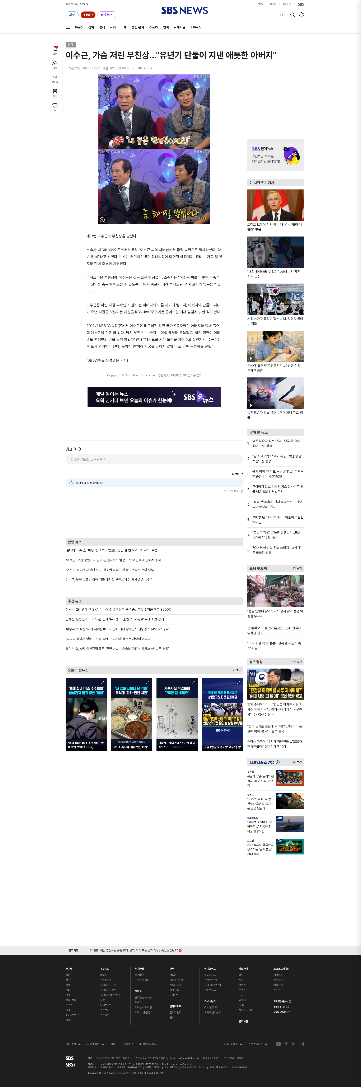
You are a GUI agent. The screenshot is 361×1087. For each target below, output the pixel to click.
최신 (68, 974)
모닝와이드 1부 (108, 984)
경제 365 (175, 989)
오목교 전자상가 (212, 1012)
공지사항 (243, 1021)
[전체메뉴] (68, 27)
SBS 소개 (73, 1044)
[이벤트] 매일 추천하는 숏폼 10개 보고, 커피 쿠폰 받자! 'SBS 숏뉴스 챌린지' (134, 949)
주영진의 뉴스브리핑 (110, 994)
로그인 (273, 4)
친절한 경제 (176, 984)
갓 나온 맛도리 (211, 1007)
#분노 (283, 15)
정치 (91, 27)
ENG (260, 4)
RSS (241, 1004)
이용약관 (128, 1044)
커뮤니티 (277, 984)
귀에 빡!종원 (210, 979)
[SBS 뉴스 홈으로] (184, 10)
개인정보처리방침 (148, 1044)
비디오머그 (210, 967)
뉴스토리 (104, 1010)
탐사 (172, 1017)
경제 (102, 27)
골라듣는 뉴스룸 (143, 997)
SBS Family (233, 1044)
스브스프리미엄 (281, 967)
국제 (124, 27)
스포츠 (153, 27)
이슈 (68, 1020)
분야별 (69, 967)
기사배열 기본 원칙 (219, 1067)
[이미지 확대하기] (102, 220)
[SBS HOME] (301, 4)
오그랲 (250, 772)
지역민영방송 (258, 1044)
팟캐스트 (277, 979)
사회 (113, 27)
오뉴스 (103, 999)
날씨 (241, 974)
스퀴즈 (276, 989)
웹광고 (114, 1044)
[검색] (292, 14)
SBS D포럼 (279, 1011)
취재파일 (180, 27)
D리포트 (174, 994)
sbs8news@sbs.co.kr (188, 1058)
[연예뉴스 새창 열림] (275, 155)
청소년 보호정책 (239, 1067)
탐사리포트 (175, 1005)
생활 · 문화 (71, 999)
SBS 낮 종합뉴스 (144, 1012)
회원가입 (287, 4)
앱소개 (242, 999)
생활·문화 (138, 27)
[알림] (301, 14)
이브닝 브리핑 (142, 979)
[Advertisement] (154, 515)
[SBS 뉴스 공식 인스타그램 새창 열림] (301, 1044)
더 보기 (236, 669)
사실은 (173, 974)
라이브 (242, 984)
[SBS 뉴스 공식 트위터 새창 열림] (293, 1044)
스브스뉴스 (210, 1000)
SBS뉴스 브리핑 (143, 1007)
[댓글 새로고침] (79, 449)
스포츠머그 (210, 974)
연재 (172, 967)
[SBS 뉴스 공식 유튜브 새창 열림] (278, 1044)
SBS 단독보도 (177, 979)
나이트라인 (106, 1004)
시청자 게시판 (246, 1010)
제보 (241, 979)
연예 (166, 27)
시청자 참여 (95, 1044)
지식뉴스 (277, 974)
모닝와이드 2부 (108, 989)
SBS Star (279, 1006)
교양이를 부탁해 (212, 984)
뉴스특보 (104, 1015)
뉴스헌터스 (106, 979)
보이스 (138, 1002)
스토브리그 (210, 989)
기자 (241, 994)
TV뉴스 (196, 27)
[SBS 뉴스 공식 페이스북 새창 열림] (286, 1044)
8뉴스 (79, 27)
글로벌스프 (252, 817)
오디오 (138, 990)
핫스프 (250, 795)
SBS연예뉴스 (280, 1001)
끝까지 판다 (176, 1012)
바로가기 (243, 967)
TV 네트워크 (72, 1015)
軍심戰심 (140, 974)
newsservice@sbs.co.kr (181, 1064)
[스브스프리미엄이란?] (279, 762)
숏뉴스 (242, 989)
